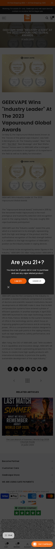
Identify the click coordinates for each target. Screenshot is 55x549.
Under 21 (37, 281)
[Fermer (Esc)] (8, 287)
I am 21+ (18, 281)
